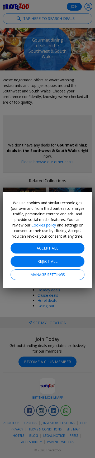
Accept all (47, 248)
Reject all (47, 261)
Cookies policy (43, 225)
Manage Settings (47, 274)
